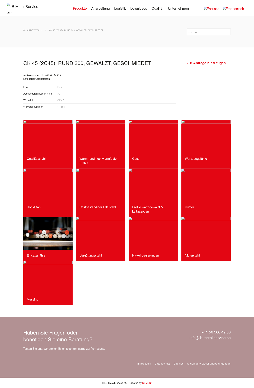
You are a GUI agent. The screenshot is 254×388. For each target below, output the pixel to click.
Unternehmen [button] (178, 8)
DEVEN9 (147, 383)
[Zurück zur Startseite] (25, 8)
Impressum (144, 363)
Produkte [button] (80, 8)
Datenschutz (162, 363)
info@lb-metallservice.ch (210, 337)
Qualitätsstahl (42, 78)
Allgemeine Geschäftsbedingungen (209, 363)
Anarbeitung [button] (100, 8)
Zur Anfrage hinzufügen (206, 62)
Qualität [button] (157, 8)
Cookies (179, 363)
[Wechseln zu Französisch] (233, 8)
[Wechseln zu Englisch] (211, 8)
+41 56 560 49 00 (216, 332)
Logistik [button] (120, 8)
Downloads (138, 8)
